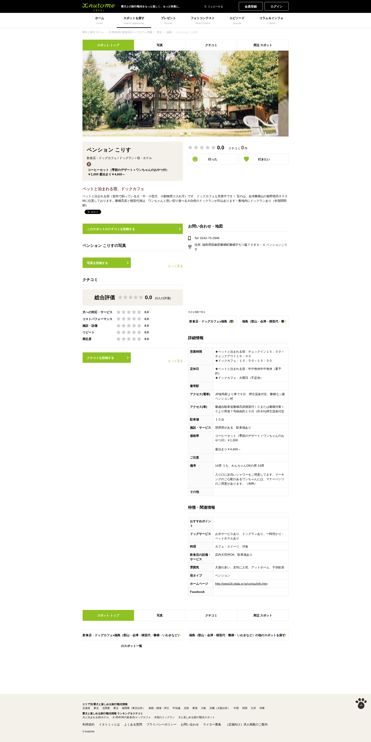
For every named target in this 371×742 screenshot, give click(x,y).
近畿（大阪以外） (220, 708)
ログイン (277, 6)
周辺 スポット (262, 45)
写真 (160, 45)
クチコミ (211, 45)
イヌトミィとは (109, 724)
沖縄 (262, 708)
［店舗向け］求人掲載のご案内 (246, 724)
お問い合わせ (190, 724)
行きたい (264, 159)
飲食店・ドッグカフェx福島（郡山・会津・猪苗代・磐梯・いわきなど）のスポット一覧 (211, 323)
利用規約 (88, 724)
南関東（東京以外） (133, 708)
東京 (116, 708)
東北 (96, 708)
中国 (236, 708)
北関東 (106, 708)
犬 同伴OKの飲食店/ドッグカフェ (131, 717)
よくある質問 (133, 724)
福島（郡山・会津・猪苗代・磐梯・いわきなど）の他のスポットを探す (263, 323)
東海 (195, 708)
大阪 (203, 708)
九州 (253, 708)
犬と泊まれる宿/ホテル (95, 717)
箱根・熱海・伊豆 (159, 708)
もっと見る (175, 266)
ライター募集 (212, 724)
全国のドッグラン (164, 717)
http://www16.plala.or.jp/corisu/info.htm (241, 583)
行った (212, 159)
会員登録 (251, 6)
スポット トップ (108, 45)
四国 (244, 708)
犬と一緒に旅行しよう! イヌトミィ (98, 6)
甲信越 (176, 708)
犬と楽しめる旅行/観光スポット (196, 717)
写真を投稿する (97, 263)
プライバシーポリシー (161, 724)
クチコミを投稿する (100, 358)
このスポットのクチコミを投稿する (111, 229)
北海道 (86, 708)
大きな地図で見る (196, 312)
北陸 (186, 708)
